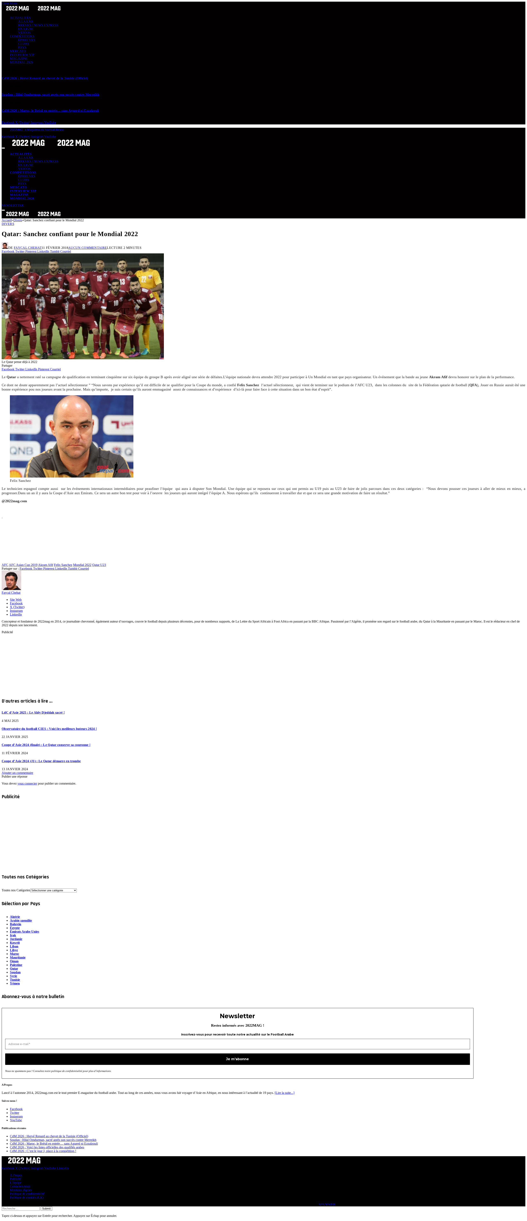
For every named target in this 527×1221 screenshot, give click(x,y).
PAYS (22, 47)
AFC (5, 565)
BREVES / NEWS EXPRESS (38, 25)
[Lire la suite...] (284, 1093)
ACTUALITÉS (20, 18)
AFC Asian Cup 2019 (23, 565)
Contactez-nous (20, 1186)
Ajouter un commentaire (17, 773)
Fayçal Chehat (28, 247)
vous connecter (27, 783)
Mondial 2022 (82, 565)
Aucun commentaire (87, 247)
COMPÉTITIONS (22, 36)
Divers (8, 224)
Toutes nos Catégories (16, 890)
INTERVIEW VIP (22, 55)
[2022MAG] (51, 147)
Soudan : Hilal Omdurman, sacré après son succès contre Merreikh (50, 94)
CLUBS (23, 43)
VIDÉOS (24, 32)
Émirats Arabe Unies (24, 931)
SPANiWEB (327, 1204)
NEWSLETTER (13, 205)
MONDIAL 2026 (21, 62)
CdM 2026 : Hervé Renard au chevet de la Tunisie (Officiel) (45, 78)
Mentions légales (21, 1190)
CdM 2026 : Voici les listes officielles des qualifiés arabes (47, 1147)
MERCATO (18, 51)
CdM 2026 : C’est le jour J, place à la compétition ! (43, 1151)
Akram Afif (45, 565)
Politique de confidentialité (27, 1193)
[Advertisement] (125, 663)
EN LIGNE (26, 29)
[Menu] (3, 148)
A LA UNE (25, 21)
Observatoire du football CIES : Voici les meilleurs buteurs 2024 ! (49, 729)
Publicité (15, 1179)
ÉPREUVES (26, 40)
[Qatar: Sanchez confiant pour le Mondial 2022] (83, 358)
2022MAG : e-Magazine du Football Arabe (37, 129)
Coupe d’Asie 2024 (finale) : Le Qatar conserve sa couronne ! (46, 745)
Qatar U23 (99, 565)
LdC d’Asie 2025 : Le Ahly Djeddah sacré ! (33, 712)
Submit (46, 1208)
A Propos (16, 1175)
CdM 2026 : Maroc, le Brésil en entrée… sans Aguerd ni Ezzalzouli (50, 110)
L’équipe (15, 1182)
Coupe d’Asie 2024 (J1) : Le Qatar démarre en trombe (41, 761)
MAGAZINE (19, 58)
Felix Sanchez (63, 565)
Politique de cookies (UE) (26, 1197)
